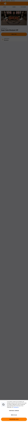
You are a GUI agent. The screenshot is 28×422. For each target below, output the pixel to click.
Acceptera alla (14, 419)
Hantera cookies (14, 410)
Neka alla (14, 415)
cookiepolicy (16, 407)
